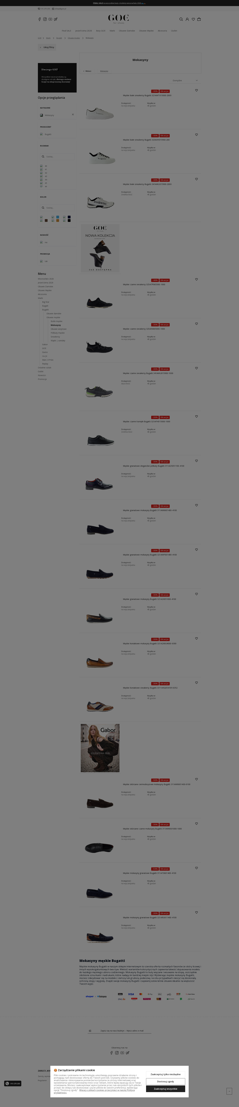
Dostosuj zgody (165, 1081)
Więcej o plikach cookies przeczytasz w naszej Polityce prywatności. (94, 1091)
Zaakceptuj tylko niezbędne (166, 1074)
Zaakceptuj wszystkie (165, 1088)
